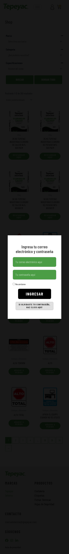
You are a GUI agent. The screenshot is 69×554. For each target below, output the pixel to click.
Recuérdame (20, 284)
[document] (34, 277)
